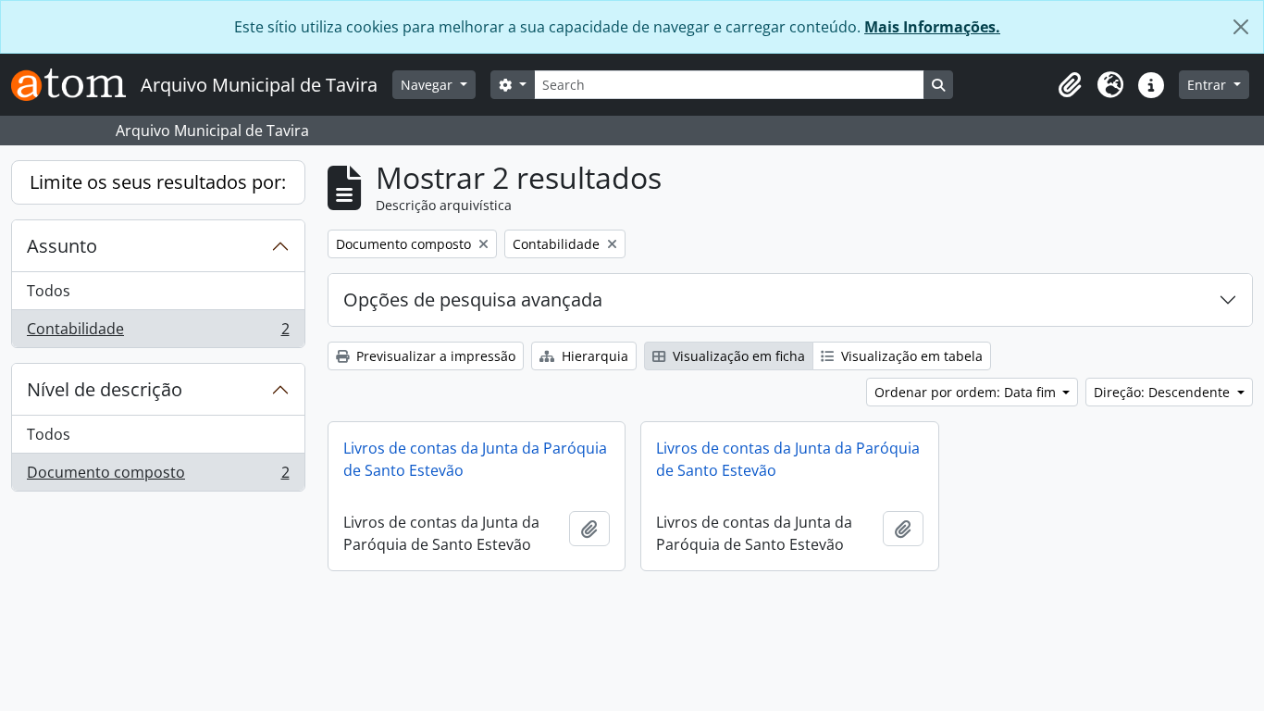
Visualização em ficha (737, 356)
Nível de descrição (104, 389)
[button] (1069, 85)
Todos (48, 291)
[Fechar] (1241, 27)
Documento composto (158, 476)
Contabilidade (158, 332)
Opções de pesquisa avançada (472, 299)
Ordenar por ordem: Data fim (967, 392)
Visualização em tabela (910, 356)
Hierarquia (593, 356)
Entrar (1208, 85)
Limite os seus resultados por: (158, 181)
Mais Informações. (932, 27)
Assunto (62, 245)
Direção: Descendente (1163, 392)
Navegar (428, 85)
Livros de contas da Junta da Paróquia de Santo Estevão (475, 459)
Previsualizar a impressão (434, 356)
